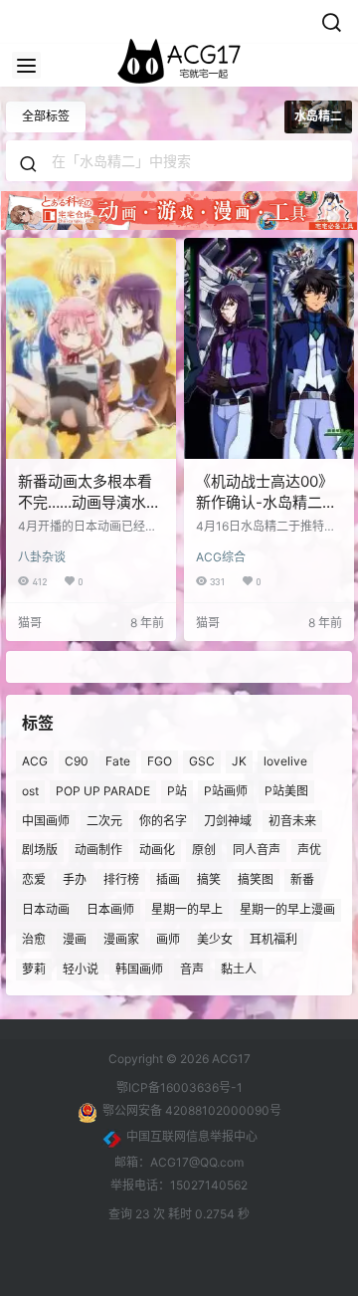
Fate (117, 761)
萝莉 (34, 969)
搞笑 (209, 879)
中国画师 (46, 820)
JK (239, 761)
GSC (202, 761)
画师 (168, 939)
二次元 (104, 820)
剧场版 (40, 849)
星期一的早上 (187, 909)
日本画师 (110, 909)
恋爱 (34, 879)
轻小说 (80, 969)
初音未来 (292, 820)
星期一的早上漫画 (287, 909)
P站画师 (226, 790)
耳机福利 (273, 939)
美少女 (215, 939)
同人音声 (256, 849)
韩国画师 (139, 969)
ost (30, 790)
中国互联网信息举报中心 (192, 1136)
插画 (168, 879)
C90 (77, 761)
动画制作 (98, 849)
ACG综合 (221, 556)
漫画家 (121, 939)
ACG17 (230, 1058)
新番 (302, 879)
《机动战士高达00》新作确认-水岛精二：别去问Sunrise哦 (266, 502)
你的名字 (163, 820)
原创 (204, 849)
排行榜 (121, 879)
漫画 (75, 939)
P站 (177, 790)
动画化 (157, 849)
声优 (309, 849)
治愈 (34, 939)
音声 (192, 969)
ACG (35, 761)
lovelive (285, 761)
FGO (159, 761)
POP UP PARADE (103, 790)
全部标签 (46, 115)
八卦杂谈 (42, 556)
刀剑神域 (228, 820)
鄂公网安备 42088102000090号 (191, 1110)
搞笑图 (255, 879)
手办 (75, 879)
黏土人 (239, 969)
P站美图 (286, 790)
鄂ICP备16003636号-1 (179, 1087)
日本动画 (46, 909)
